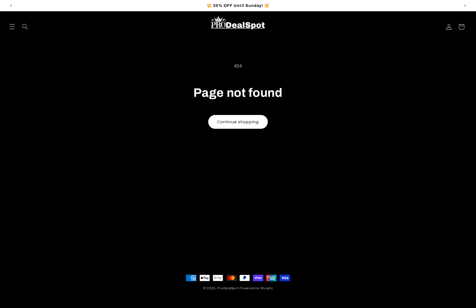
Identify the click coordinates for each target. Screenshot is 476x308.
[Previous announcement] (11, 5)
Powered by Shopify (256, 288)
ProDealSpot (227, 288)
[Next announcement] (465, 5)
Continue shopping (238, 122)
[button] (12, 26)
